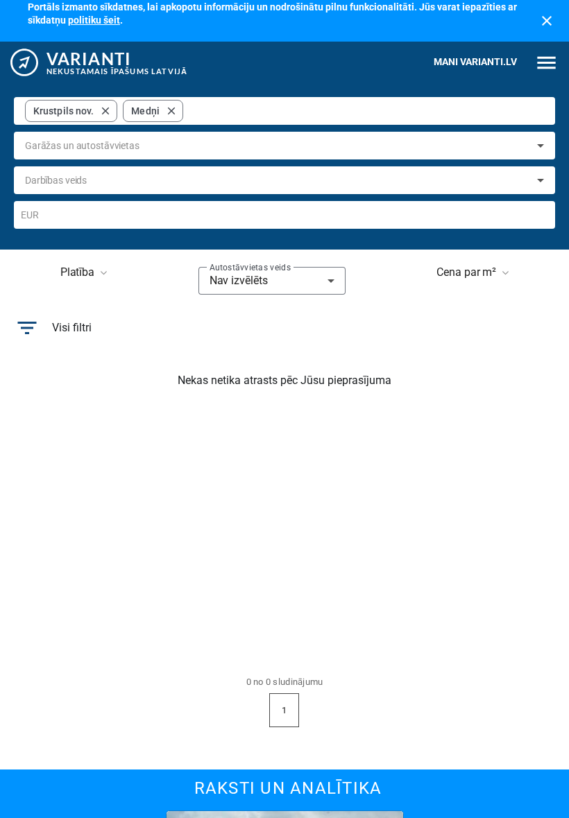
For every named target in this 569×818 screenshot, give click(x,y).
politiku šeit (94, 20)
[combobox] (366, 111)
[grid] (104, 111)
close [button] (105, 111)
